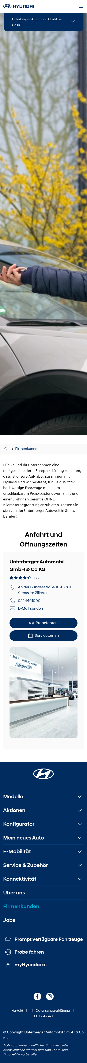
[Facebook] (37, 996)
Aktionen (14, 810)
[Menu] (81, 6)
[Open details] (73, 22)
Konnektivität (19, 879)
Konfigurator (18, 824)
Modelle (13, 796)
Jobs (9, 920)
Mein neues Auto (23, 837)
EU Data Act (43, 1016)
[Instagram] (49, 996)
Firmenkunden (27, 449)
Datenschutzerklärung (53, 1010)
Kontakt (17, 1010)
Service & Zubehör (25, 865)
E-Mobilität (17, 851)
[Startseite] (7, 449)
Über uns (14, 892)
